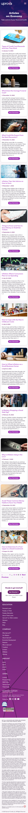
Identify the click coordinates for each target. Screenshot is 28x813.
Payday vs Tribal (7, 611)
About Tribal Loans (7, 615)
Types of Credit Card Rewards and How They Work (13, 47)
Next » (24, 576)
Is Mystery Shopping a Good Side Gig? (12, 411)
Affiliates (4, 652)
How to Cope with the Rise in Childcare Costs (13, 321)
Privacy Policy (6, 680)
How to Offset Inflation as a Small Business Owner (12, 365)
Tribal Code (5, 687)
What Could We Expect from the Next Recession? (12, 136)
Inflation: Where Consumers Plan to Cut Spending (12, 275)
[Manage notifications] (25, 806)
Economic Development (9, 640)
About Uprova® (6, 638)
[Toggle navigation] (25, 3)
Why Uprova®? (6, 633)
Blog (3, 625)
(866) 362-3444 (7, 692)
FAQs (4, 622)
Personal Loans (6, 608)
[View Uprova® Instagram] (13, 698)
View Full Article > (14, 68)
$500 (4, 665)
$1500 (4, 669)
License (4, 677)
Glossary (4, 620)
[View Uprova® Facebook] (10, 698)
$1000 (4, 667)
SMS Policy (5, 682)
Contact (4, 649)
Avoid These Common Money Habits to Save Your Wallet (13, 502)
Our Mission (5, 635)
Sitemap (4, 654)
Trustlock (5, 647)
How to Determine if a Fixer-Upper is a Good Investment (12, 548)
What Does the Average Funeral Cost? (14, 92)
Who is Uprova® (7, 645)
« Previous (5, 576)
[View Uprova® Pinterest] (16, 698)
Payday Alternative (7, 613)
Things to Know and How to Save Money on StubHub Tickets (12, 228)
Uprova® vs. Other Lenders (10, 618)
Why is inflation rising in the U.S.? (12, 456)
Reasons (4, 642)
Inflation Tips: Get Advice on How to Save (12, 182)
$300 (4, 662)
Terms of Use (6, 684)
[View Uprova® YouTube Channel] (18, 698)
